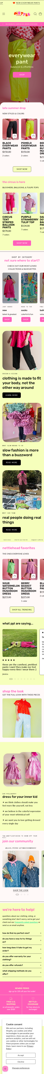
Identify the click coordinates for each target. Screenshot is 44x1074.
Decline (21, 1062)
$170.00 (6, 231)
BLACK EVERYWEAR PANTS (10, 145)
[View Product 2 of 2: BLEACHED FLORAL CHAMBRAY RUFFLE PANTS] (28, 726)
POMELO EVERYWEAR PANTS (29, 145)
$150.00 (6, 152)
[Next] (41, 24)
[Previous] (3, 24)
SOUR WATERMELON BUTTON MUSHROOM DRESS (10, 588)
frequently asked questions (26, 922)
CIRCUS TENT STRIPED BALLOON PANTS (8, 222)
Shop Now (22, 169)
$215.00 (6, 597)
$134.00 (25, 226)
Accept (21, 1055)
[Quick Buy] (14, 136)
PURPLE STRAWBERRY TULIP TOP (29, 219)
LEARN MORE (12, 395)
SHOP (22, 71)
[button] (35, 14)
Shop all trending (22, 610)
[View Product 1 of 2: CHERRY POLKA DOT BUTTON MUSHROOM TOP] (18, 704)
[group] (22, 24)
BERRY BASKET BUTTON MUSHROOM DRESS (28, 588)
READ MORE (11, 462)
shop (7, 319)
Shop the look (20, 890)
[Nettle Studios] (22, 14)
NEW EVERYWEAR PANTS (13, 3)
